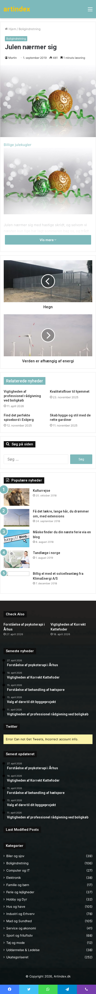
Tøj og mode (15, 943)
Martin (12, 57)
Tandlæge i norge (46, 553)
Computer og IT (18, 870)
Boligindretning (30, 29)
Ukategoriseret (17, 957)
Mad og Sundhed (19, 921)
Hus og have (15, 906)
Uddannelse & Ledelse (23, 950)
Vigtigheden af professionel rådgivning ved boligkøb (22, 396)
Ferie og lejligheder (20, 892)
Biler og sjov (15, 856)
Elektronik (13, 878)
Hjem (12, 29)
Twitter (11, 726)
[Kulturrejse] (16, 497)
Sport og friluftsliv (19, 935)
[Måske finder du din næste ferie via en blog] (16, 538)
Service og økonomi (21, 928)
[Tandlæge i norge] (16, 559)
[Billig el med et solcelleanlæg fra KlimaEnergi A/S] (16, 580)
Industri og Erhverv (20, 914)
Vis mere (47, 240)
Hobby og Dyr (16, 899)
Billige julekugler (17, 144)
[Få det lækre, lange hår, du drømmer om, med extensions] (16, 517)
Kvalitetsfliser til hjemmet (69, 391)
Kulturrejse (41, 490)
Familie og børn (17, 885)
